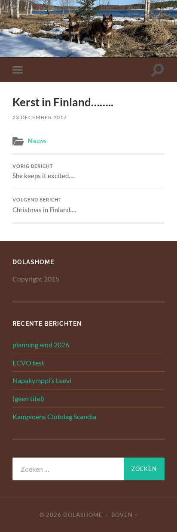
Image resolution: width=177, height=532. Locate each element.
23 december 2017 (39, 117)
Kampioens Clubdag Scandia (54, 416)
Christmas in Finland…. (44, 205)
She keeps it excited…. (43, 172)
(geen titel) (28, 398)
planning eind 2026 (40, 344)
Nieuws (37, 140)
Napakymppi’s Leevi (41, 380)
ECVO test (28, 363)
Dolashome (83, 514)
